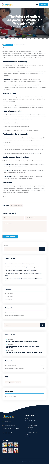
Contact (27, 436)
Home (26, 418)
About (26, 434)
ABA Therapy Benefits (7, 44)
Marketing (18, 382)
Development (9, 382)
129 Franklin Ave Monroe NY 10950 (12, 428)
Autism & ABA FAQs (32, 432)
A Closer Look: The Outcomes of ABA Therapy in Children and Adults (21, 270)
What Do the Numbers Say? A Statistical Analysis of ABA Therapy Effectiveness (23, 267)
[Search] (42, 325)
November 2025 (9, 296)
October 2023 (8, 299)
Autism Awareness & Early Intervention (14, 315)
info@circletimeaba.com (10, 425)
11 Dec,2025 (10, 339)
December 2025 (9, 293)
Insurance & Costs (32, 425)
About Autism (31, 430)
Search (6, 245)
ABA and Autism (29, 427)
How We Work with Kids (30, 420)
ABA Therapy (31, 423)
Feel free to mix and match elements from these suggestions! (19, 264)
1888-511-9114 (8, 421)
